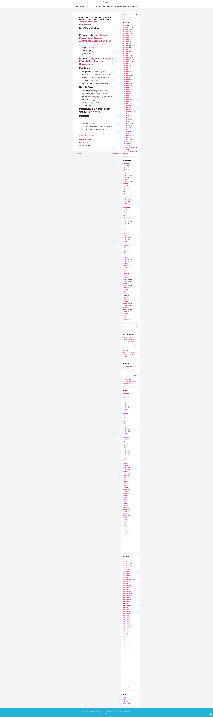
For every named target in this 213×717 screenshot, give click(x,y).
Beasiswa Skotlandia (127, 117)
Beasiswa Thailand (127, 131)
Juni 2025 (125, 187)
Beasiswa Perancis (127, 101)
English (96, 105)
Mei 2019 (125, 317)
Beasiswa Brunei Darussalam (129, 45)
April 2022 (125, 251)
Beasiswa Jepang (126, 75)
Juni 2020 (125, 291)
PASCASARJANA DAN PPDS (91, 6)
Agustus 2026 (126, 163)
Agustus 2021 (126, 265)
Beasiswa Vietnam (127, 139)
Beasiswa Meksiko (127, 91)
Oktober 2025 (126, 179)
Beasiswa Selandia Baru (128, 111)
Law (106, 74)
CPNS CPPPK (126, 141)
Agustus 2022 (126, 245)
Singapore (95, 54)
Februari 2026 (126, 171)
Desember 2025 (126, 175)
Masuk (124, 697)
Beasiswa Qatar (126, 105)
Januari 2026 (125, 173)
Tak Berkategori (126, 153)
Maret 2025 (125, 193)
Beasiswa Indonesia (127, 65)
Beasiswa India (126, 63)
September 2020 (126, 285)
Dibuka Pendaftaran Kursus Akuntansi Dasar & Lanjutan (95, 38)
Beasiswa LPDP (126, 87)
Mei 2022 (125, 249)
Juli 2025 (125, 185)
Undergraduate (91, 47)
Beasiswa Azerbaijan (127, 35)
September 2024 (126, 205)
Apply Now (85, 139)
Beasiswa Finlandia (127, 57)
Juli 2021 (125, 267)
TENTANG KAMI (133, 6)
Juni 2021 (125, 269)
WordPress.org (126, 703)
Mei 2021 (125, 271)
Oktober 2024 (126, 203)
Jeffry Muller (125, 370)
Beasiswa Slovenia (127, 119)
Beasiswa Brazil (126, 43)
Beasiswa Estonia (126, 53)
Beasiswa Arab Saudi (127, 29)
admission (86, 91)
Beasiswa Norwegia (127, 97)
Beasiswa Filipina (126, 55)
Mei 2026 (125, 169)
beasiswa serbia (126, 113)
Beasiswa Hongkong (127, 59)
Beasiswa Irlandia (127, 71)
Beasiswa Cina (126, 47)
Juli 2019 (125, 313)
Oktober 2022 (126, 241)
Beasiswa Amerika (127, 27)
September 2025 (126, 181)
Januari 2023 (125, 235)
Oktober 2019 (126, 307)
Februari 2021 (126, 277)
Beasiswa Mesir (126, 93)
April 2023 (125, 233)
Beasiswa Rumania (127, 107)
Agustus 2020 (126, 287)
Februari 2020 (126, 299)
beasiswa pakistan (127, 99)
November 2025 (126, 177)
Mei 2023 (125, 231)
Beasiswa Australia (127, 31)
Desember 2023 (126, 221)
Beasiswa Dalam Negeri (128, 49)
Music (103, 74)
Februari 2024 (126, 219)
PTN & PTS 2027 (102, 6)
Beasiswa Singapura (84, 21)
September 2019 (126, 309)
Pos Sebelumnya (77, 153)
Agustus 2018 (126, 319)
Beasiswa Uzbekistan (127, 137)
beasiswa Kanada (127, 81)
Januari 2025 (125, 197)
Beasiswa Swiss (126, 127)
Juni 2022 (125, 247)
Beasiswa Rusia (126, 109)
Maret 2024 (125, 217)
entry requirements (87, 102)
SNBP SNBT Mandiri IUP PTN (129, 151)
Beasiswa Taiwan (126, 129)
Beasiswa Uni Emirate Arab (129, 135)
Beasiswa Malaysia (127, 89)
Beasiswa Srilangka (127, 123)
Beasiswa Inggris (126, 67)
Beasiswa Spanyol (127, 121)
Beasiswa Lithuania (127, 85)
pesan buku (125, 149)
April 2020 (125, 295)
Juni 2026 (125, 167)
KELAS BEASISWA (118, 6)
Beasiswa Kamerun (127, 79)
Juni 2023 (125, 229)
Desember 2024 (126, 199)
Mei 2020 (125, 293)
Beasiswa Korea (126, 83)
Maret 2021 (125, 275)
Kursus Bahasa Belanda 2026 (129, 337)
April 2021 (125, 273)
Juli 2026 (125, 165)
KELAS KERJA (126, 6)
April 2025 (125, 191)
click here (94, 111)
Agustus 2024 (126, 207)
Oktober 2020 (126, 283)
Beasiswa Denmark (127, 51)
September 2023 (126, 225)
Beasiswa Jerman (126, 77)
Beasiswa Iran (126, 69)
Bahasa (124, 25)
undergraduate (87, 74)
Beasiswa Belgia (126, 41)
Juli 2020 (125, 289)
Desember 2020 (126, 279)
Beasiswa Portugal (127, 103)
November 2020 (126, 281)
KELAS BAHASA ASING (79, 6)
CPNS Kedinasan (126, 143)
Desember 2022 (126, 237)
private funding (126, 374)
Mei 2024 (125, 213)
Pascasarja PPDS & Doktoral (129, 147)
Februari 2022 (126, 255)
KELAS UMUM (110, 6)
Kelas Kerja (125, 145)
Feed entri (125, 699)
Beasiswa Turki (126, 133)
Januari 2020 (125, 301)
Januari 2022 (125, 257)
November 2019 (126, 305)
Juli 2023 (125, 227)
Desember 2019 (126, 303)
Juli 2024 (125, 209)
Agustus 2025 (126, 183)
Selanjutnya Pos (116, 153)
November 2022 (126, 239)
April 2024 (125, 215)
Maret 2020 (125, 297)
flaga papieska (126, 366)
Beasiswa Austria (126, 33)
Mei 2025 (125, 189)
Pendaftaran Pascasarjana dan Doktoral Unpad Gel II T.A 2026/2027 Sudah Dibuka (129, 341)
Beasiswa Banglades (127, 37)
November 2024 (126, 201)
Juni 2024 (125, 211)
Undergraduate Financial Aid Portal (90, 94)
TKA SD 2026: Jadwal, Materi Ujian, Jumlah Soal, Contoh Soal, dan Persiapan (130, 354)
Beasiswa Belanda (127, 39)
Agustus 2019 (126, 311)
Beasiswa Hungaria (127, 61)
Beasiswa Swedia (126, 125)
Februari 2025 (126, 195)
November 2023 (126, 223)
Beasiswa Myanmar (127, 95)
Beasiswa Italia (126, 73)
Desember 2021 (126, 259)
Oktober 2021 (126, 263)
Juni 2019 (125, 315)
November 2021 (126, 261)
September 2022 (126, 243)
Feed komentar (126, 701)
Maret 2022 (125, 253)
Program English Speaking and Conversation (96, 61)
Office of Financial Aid (99, 97)
